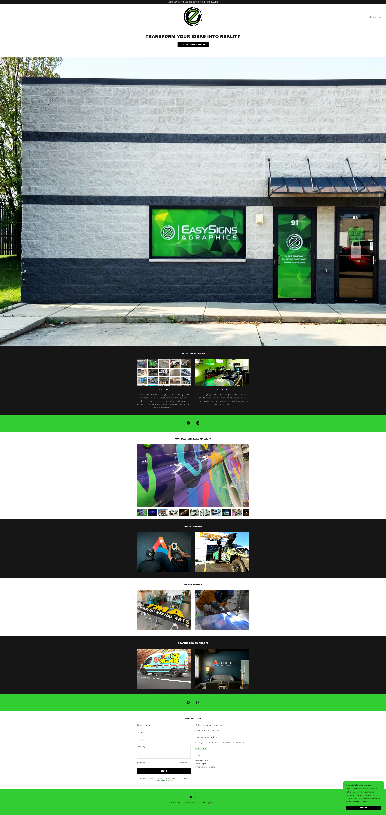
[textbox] (164, 731)
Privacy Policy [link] (181, 778)
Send (164, 771)
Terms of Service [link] (161, 781)
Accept (363, 808)
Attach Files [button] (144, 763)
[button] (138, 763)
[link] (193, 16)
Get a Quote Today (193, 44)
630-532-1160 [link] (375, 17)
